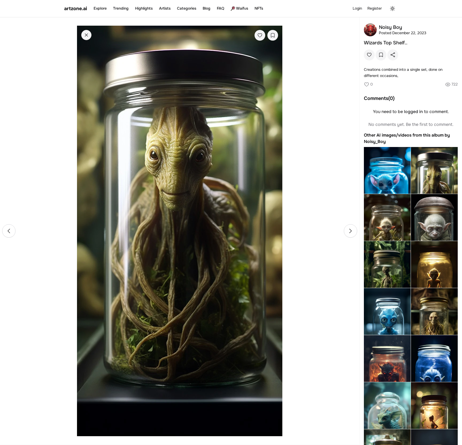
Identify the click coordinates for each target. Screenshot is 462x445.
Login (357, 8)
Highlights (144, 8)
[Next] (350, 231)
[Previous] (9, 231)
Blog (206, 8)
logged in (413, 111)
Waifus (242, 8)
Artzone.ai (75, 8)
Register (374, 8)
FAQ (220, 8)
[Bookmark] (272, 35)
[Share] (392, 54)
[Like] (260, 35)
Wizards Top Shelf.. (385, 43)
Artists (165, 8)
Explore (100, 8)
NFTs (259, 8)
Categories (186, 8)
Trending (121, 8)
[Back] (86, 35)
